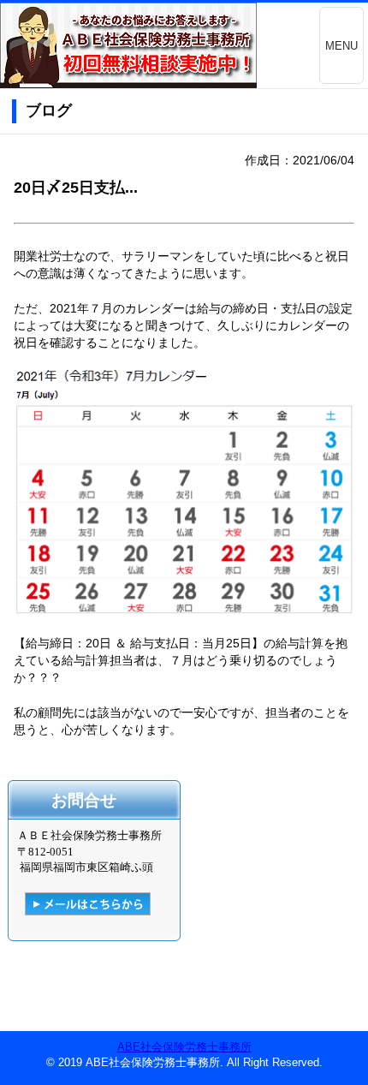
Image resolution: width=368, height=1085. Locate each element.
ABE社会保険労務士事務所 (184, 1046)
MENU (341, 45)
